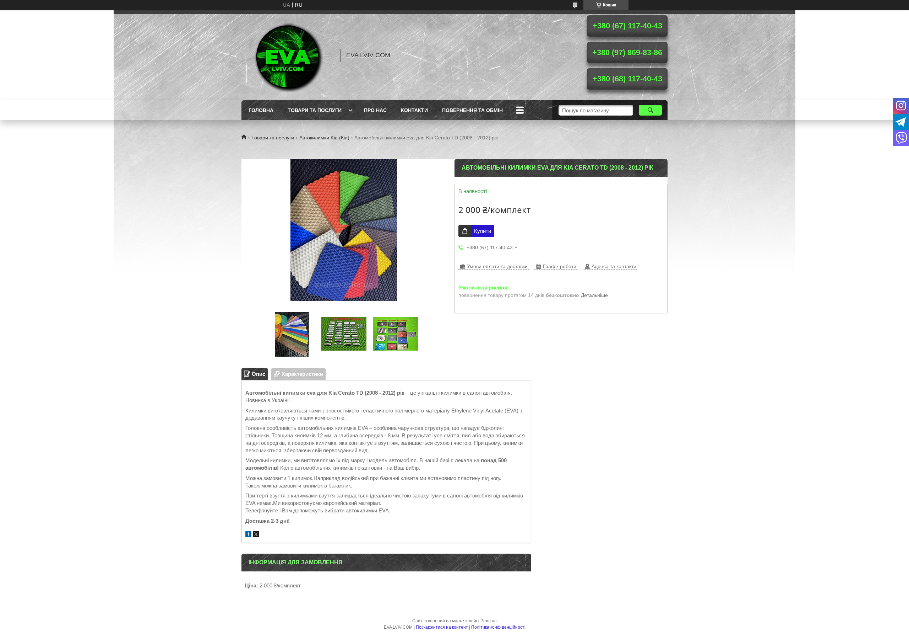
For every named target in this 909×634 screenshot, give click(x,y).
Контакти (414, 110)
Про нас (375, 110)
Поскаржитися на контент (442, 627)
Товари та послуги (315, 110)
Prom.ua (488, 620)
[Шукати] (650, 110)
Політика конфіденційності (498, 627)
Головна (261, 110)
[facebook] (248, 535)
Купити (482, 231)
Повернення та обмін (472, 110)
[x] (256, 535)
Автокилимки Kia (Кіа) (324, 137)
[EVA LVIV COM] (287, 55)
